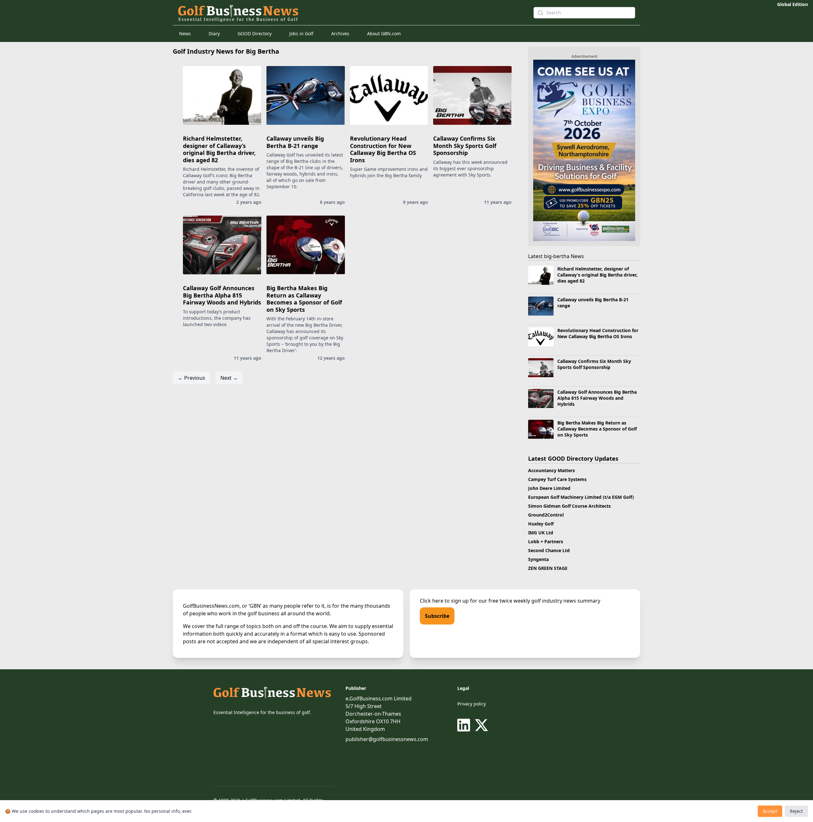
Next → (229, 377)
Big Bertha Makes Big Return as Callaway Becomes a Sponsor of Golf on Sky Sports (304, 298)
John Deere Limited (549, 488)
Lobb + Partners (545, 541)
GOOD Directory (255, 33)
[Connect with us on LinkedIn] (465, 725)
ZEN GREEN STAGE (548, 568)
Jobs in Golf (301, 33)
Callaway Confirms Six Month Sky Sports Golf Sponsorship (464, 146)
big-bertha (556, 256)
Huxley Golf (541, 524)
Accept (770, 811)
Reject (796, 811)
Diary (214, 33)
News (185, 33)
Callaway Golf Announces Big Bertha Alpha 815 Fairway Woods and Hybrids (222, 295)
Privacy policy (471, 704)
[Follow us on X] (481, 725)
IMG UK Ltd (540, 533)
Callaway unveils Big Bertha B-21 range (295, 142)
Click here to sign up (444, 600)
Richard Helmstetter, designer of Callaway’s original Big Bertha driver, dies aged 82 (219, 149)
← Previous (191, 377)
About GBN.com (384, 33)
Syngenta (538, 559)
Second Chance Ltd (549, 550)
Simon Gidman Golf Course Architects (569, 506)
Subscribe (437, 615)
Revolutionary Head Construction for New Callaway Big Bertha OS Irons (383, 149)
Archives (340, 33)
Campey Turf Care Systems (557, 479)
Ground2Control (546, 515)
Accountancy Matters (551, 470)
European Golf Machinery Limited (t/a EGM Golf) (581, 497)
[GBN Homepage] (344, 13)
